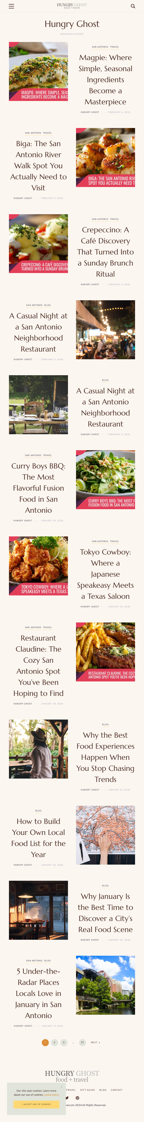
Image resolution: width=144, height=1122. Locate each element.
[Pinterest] (77, 1098)
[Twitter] (67, 1098)
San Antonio (100, 47)
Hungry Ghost (90, 112)
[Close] (61, 1087)
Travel (114, 47)
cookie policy (51, 1095)
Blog (47, 305)
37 (82, 1042)
